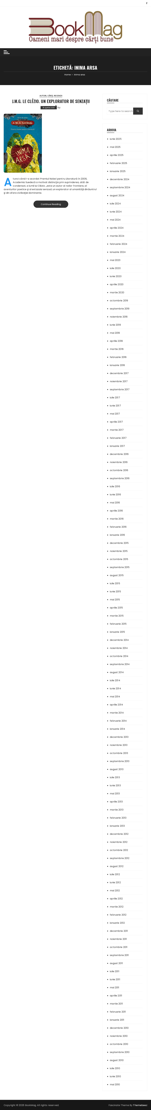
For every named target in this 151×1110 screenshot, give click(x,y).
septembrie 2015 (119, 567)
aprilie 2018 (116, 341)
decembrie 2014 (119, 640)
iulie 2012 (115, 874)
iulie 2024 (115, 203)
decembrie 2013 (119, 737)
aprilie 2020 (116, 284)
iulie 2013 (115, 777)
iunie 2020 (116, 276)
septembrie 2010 (119, 1052)
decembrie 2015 (119, 543)
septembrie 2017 (119, 389)
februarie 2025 (118, 163)
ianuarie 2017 (117, 446)
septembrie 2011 (119, 955)
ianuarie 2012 (117, 923)
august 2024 (117, 195)
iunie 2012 (115, 882)
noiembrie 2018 (119, 316)
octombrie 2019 (119, 300)
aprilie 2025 (116, 155)
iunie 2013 (115, 785)
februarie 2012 (118, 914)
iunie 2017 (115, 405)
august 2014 (117, 672)
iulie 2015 (115, 583)
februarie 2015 (118, 624)
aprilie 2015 (116, 607)
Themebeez (140, 1105)
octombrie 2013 (119, 753)
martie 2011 (116, 1003)
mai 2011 (114, 987)
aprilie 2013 (116, 801)
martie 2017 (117, 430)
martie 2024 (117, 236)
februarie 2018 (118, 357)
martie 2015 (117, 615)
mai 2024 (115, 219)
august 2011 (116, 963)
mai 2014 (115, 696)
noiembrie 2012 (118, 842)
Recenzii (58, 95)
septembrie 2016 (119, 478)
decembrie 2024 (119, 179)
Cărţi (50, 95)
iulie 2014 (115, 680)
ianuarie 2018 (117, 365)
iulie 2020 (115, 268)
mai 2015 (115, 599)
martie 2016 (117, 518)
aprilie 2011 (116, 995)
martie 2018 (117, 349)
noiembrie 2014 (119, 648)
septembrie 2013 (119, 761)
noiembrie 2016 (119, 462)
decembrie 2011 (119, 931)
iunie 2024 (116, 211)
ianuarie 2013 (117, 826)
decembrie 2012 (119, 834)
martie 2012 (116, 906)
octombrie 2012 (119, 850)
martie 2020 (117, 292)
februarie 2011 (118, 1011)
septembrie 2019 (119, 308)
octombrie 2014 (119, 656)
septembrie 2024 (120, 187)
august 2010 (117, 1060)
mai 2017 (115, 413)
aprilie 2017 (116, 421)
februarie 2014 (118, 721)
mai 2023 (115, 260)
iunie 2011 (115, 979)
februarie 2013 (118, 817)
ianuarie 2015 (117, 632)
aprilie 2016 (116, 510)
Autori (43, 95)
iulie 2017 (115, 397)
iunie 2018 (115, 325)
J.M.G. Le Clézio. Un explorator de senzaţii (51, 101)
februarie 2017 (118, 438)
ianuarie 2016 (117, 535)
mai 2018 (115, 333)
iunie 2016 (115, 494)
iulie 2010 (115, 1068)
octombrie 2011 (118, 947)
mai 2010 (115, 1084)
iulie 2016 (115, 486)
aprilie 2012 (116, 898)
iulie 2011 (114, 971)
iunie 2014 (115, 688)
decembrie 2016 (119, 454)
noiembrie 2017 (119, 381)
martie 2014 (117, 712)
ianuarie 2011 (117, 1020)
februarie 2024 (118, 244)
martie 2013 (116, 809)
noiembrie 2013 (118, 745)
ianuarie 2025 (117, 171)
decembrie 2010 (119, 1028)
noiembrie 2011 (118, 939)
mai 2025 (115, 147)
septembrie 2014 (120, 664)
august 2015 (117, 575)
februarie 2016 (118, 527)
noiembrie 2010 (119, 1036)
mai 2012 (115, 890)
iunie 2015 (115, 591)
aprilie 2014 (116, 704)
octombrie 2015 (119, 559)
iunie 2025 (116, 139)
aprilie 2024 (117, 228)
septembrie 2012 (119, 858)
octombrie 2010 (119, 1044)
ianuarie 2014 (117, 729)
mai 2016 (115, 502)
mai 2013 (115, 793)
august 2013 (116, 769)
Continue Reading (51, 204)
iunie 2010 (115, 1076)
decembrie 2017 (119, 373)
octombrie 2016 (119, 470)
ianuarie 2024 (118, 252)
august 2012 (116, 866)
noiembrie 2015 (119, 551)
